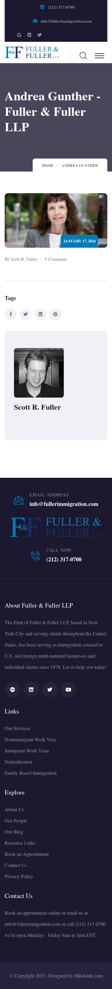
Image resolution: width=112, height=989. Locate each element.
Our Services (17, 728)
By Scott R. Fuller (21, 259)
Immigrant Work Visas (27, 750)
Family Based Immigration (31, 772)
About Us (14, 809)
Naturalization (18, 761)
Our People (16, 820)
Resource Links (20, 842)
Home (48, 165)
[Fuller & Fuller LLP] (32, 51)
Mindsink (83, 975)
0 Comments (56, 259)
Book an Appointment (27, 854)
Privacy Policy (19, 876)
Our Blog (14, 831)
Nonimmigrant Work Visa (30, 739)
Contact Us (16, 865)
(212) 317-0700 (61, 7)
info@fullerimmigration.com (66, 21)
